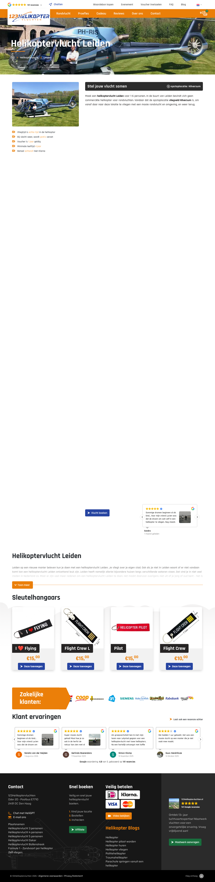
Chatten (58, 4)
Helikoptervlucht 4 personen (25, 832)
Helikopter (112, 837)
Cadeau (101, 13)
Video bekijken (120, 816)
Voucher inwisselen (151, 4)
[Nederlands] (198, 5)
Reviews (119, 13)
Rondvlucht (63, 13)
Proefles (83, 13)
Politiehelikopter (116, 853)
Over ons (137, 13)
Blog (183, 4)
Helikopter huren (116, 845)
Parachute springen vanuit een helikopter (124, 864)
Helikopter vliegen (117, 850)
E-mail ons (19, 817)
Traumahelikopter (116, 858)
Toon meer (24, 585)
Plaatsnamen (16, 824)
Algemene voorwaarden (50, 876)
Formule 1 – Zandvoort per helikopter (30, 848)
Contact (156, 13)
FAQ (171, 4)
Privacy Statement (73, 876)
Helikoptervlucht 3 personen (25, 828)
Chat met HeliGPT (24, 813)
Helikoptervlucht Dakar (22, 840)
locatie (88, 811)
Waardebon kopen (103, 4)
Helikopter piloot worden (121, 842)
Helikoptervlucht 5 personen (25, 836)
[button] (197, 517)
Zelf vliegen (15, 852)
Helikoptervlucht (29, 57)
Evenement (127, 4)
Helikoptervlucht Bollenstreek (26, 844)
